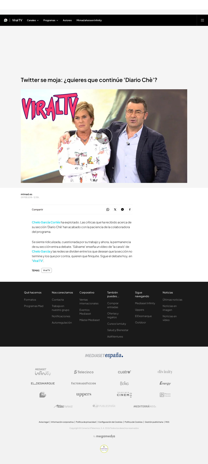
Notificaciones (61, 316)
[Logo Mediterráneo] (144, 406)
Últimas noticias (172, 299)
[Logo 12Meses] (165, 395)
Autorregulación (62, 322)
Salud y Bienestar (117, 330)
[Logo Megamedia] (105, 436)
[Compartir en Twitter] (115, 210)
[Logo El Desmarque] (43, 383)
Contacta (58, 299)
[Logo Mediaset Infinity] (43, 372)
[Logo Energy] (165, 383)
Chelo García (41, 251)
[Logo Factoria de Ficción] (83, 383)
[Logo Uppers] (83, 395)
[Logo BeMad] (42, 395)
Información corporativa (62, 422)
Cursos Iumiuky (116, 323)
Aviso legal (44, 422)
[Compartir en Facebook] (130, 210)
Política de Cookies (134, 422)
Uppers (139, 309)
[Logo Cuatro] (124, 372)
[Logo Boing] (124, 383)
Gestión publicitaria (154, 422)
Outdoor (140, 322)
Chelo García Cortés (46, 222)
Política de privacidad (86, 422)
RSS (167, 422)
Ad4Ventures (115, 336)
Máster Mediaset (89, 320)
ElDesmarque (143, 316)
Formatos (30, 299)
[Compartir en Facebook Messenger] (122, 210)
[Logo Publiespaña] (104, 406)
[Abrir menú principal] (202, 20)
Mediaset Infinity (145, 303)
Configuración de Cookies (110, 422)
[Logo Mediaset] (104, 357)
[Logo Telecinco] (83, 372)
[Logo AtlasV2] (63, 406)
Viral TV (17, 20)
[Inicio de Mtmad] (5, 20)
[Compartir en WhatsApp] (108, 210)
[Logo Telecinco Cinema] (124, 395)
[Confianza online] (104, 452)
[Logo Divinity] (165, 372)
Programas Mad (33, 306)
